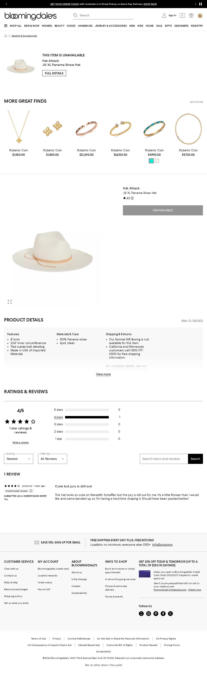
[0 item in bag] (200, 15)
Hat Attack (50, 61)
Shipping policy (13, 596)
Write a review (21, 442)
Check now (194, 589)
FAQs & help (11, 582)
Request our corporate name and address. (139, 658)
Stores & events (114, 596)
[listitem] (103, 4)
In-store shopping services (120, 579)
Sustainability (79, 593)
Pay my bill (44, 589)
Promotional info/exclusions (170, 589)
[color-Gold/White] (157, 161)
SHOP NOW (150, 4)
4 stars (58, 417)
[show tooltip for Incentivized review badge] (30, 491)
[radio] (151, 160)
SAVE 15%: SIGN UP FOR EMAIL (61, 542)
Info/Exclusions (162, 544)
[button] (52, 247)
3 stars (58, 424)
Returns (130, 369)
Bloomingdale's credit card (53, 568)
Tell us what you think (16, 603)
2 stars (58, 431)
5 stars (58, 409)
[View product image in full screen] (9, 301)
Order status (45, 582)
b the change (79, 579)
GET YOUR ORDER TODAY (64, 4)
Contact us (10, 575)
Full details (54, 73)
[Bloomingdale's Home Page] (30, 16)
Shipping (112, 369)
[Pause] (200, 4)
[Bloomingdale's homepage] (5, 35)
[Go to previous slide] (6, 4)
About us (77, 572)
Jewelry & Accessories (24, 35)
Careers (76, 586)
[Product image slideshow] (52, 247)
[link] (18, 153)
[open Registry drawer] (191, 15)
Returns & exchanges (16, 589)
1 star (58, 438)
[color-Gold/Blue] (151, 161)
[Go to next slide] (195, 4)
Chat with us (11, 568)
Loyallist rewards (47, 575)
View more (103, 374)
